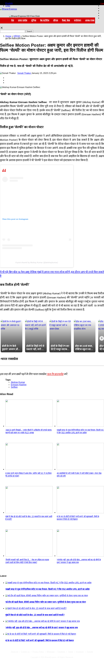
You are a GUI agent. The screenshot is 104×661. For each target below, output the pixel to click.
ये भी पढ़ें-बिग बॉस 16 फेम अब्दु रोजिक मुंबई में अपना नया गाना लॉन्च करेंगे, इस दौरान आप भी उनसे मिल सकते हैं (52, 274)
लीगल (55, 20)
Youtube (90, 652)
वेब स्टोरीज (44, 20)
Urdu (7, 6)
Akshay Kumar (18, 382)
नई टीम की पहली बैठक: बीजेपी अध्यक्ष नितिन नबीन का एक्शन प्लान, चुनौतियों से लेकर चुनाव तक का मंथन (45, 602)
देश (12, 20)
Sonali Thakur (24, 73)
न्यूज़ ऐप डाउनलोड (55, 374)
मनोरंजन (77, 20)
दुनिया (33, 20)
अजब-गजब (89, 20)
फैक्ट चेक (66, 20)
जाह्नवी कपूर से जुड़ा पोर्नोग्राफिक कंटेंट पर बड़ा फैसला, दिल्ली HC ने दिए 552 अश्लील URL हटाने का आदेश (47, 589)
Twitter (70, 652)
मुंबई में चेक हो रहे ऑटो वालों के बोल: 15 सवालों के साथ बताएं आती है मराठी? (35, 615)
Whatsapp (51, 652)
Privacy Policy (38, 652)
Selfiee (14, 387)
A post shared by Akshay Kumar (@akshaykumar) (36, 262)
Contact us (25, 652)
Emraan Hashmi (18, 385)
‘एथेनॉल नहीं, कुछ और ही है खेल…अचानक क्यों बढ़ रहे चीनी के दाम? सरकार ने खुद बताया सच (41, 627)
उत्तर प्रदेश (22, 20)
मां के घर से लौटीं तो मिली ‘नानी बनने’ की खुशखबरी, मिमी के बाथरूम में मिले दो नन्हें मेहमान (39, 640)
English (9, 3)
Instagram (80, 652)
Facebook (61, 652)
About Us (14, 652)
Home (8, 36)
